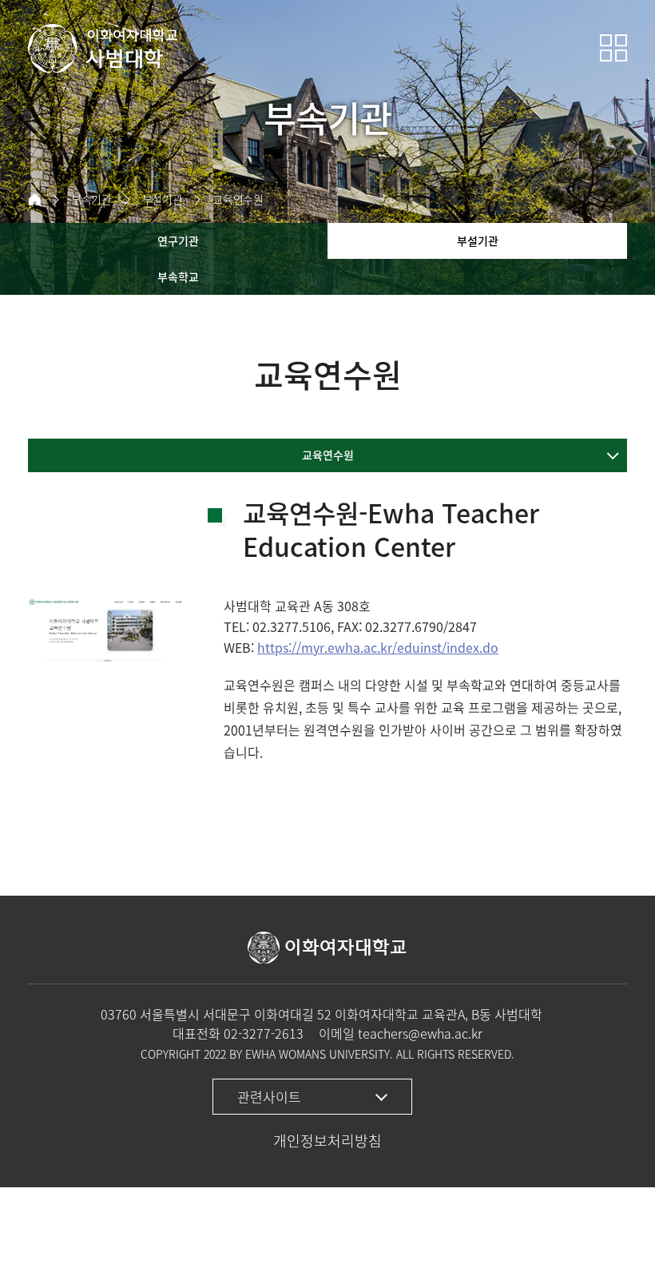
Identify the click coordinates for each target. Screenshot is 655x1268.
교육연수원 (237, 199)
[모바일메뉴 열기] (613, 48)
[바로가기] (104, 48)
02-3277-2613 (264, 1033)
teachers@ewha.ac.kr (420, 1033)
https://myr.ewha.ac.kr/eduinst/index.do (377, 647)
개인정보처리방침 (327, 1140)
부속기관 (91, 199)
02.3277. (277, 626)
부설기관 (162, 199)
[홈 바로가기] (34, 199)
